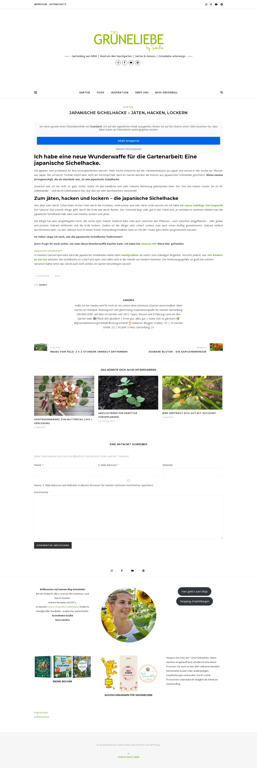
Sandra (43, 284)
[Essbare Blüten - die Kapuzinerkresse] (216, 347)
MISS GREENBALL (166, 92)
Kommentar (41, 492)
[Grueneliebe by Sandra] (128, 41)
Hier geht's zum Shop (195, 591)
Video (57, 275)
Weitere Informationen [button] (128, 149)
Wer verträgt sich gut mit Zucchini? (189, 413)
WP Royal (155, 744)
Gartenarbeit (42, 275)
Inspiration (119, 92)
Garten (84, 92)
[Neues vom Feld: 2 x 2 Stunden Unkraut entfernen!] (40, 347)
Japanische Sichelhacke (47, 250)
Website (168, 465)
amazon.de (148, 243)
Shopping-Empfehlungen (194, 601)
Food (100, 92)
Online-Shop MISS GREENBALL (63, 606)
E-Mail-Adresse (108, 465)
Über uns (142, 92)
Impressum (40, 4)
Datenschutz (57, 4)
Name (38, 465)
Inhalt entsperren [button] (128, 140)
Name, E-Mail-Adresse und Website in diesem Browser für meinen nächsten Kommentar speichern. (94, 485)
